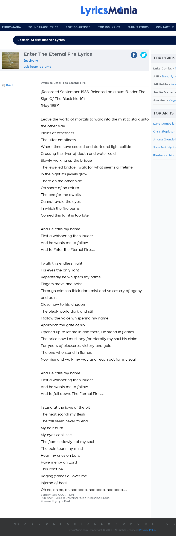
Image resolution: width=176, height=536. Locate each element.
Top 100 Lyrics (109, 27)
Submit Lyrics (138, 27)
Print (9, 85)
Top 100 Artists (78, 27)
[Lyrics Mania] (112, 11)
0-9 (16, 524)
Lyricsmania (11, 27)
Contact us (165, 27)
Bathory (31, 60)
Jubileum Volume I (38, 66)
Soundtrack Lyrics (43, 27)
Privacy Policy (147, 530)
